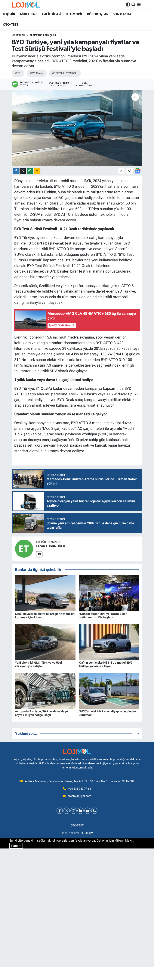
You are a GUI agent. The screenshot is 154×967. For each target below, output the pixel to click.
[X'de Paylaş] (23, 171)
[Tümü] (137, 733)
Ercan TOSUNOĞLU (50, 546)
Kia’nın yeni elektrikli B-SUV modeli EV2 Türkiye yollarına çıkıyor (105, 664)
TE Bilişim (86, 833)
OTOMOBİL (74, 14)
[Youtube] (87, 811)
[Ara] (133, 5)
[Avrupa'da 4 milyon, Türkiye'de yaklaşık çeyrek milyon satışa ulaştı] (45, 690)
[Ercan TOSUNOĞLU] (24, 548)
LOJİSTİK (9, 14)
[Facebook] (60, 811)
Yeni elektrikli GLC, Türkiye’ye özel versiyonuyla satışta (38, 664)
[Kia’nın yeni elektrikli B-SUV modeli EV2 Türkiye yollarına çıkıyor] (109, 641)
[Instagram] (73, 811)
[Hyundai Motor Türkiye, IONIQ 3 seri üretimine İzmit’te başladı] (109, 593)
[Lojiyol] (26, 5)
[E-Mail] (39, 554)
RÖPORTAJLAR (97, 14)
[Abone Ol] (137, 170)
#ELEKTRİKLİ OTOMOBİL (64, 73)
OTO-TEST (10, 24)
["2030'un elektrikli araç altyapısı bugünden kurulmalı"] (109, 690)
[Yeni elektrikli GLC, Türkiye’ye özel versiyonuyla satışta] (45, 641)
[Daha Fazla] (37, 171)
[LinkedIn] (80, 811)
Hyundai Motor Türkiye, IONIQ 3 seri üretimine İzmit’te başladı (103, 615)
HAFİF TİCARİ (51, 14)
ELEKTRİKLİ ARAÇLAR (43, 35)
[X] (66, 811)
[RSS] (94, 811)
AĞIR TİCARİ (28, 14)
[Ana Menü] (139, 5)
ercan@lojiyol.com (79, 796)
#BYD (17, 73)
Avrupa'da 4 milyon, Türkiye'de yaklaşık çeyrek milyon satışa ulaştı (42, 713)
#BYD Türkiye (36, 73)
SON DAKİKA (122, 14)
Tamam (16, 846)
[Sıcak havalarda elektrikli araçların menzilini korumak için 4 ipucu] (45, 593)
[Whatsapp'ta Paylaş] (30, 171)
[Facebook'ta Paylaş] (16, 171)
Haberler (18, 35)
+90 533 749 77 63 (79, 788)
